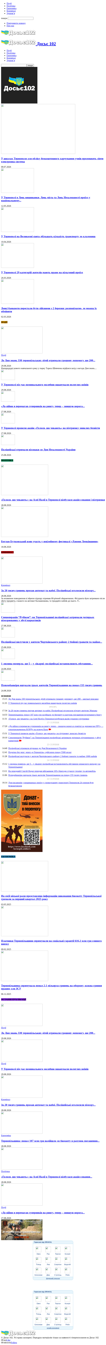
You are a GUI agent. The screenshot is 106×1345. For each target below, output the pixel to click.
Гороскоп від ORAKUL (43, 1242)
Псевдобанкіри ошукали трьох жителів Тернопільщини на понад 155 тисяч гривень (51, 685)
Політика (11, 6)
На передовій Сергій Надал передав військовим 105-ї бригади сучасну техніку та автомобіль (52, 771)
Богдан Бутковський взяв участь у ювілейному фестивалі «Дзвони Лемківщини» (49, 541)
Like (8, 1340)
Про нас (10, 26)
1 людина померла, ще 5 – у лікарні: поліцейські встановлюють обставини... (47, 663)
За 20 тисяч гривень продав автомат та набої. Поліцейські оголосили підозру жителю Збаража (52, 710)
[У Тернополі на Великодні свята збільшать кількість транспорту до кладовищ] (17, 231)
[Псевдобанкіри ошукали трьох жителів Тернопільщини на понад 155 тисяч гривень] (8, 680)
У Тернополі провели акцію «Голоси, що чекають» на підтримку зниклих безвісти (50, 428)
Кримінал (11, 11)
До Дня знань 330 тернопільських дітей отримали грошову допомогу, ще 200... (48, 360)
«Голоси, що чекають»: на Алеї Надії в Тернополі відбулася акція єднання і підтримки (53, 499)
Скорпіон (57, 1264)
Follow (14, 1342)
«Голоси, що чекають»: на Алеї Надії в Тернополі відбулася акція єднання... (46, 1176)
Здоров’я (11, 13)
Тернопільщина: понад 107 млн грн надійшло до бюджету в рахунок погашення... (50, 1140)
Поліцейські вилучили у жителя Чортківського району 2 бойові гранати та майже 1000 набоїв (52, 756)
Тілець (38, 1264)
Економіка (11, 8)
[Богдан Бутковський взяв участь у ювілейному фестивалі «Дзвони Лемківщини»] (24, 536)
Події (9, 3)
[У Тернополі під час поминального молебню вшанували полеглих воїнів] (8, 379)
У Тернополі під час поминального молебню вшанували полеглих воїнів (44, 384)
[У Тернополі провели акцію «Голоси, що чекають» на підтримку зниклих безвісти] (8, 422)
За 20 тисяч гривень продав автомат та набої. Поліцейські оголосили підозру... (48, 590)
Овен (39, 1254)
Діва (48, 1275)
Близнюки (38, 1275)
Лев (48, 1264)
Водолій (67, 1264)
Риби (68, 1275)
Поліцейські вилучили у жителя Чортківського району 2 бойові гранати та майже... (51, 641)
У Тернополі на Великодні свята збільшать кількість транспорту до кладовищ (48, 236)
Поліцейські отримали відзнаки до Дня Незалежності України (38, 449)
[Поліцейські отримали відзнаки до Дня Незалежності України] (8, 444)
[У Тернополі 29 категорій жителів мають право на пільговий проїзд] (17, 267)
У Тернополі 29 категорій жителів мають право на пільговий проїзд (42, 272)
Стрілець (57, 1275)
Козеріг (67, 1254)
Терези (58, 1254)
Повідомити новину (16, 23)
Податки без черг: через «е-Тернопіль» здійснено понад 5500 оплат (39, 752)
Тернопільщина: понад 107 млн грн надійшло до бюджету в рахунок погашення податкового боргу (55, 715)
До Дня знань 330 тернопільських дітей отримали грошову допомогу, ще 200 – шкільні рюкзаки (53, 699)
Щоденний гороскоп (53, 1278)
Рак (48, 1254)
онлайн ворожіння (53, 1328)
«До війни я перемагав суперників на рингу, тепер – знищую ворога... (43, 406)
